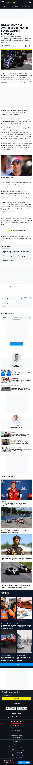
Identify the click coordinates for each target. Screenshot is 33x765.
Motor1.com (16, 727)
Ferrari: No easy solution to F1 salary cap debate (16, 256)
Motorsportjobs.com (16, 730)
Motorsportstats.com (16, 735)
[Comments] (29, 46)
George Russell (5, 75)
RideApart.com (16, 737)
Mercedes (21, 73)
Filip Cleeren (7, 45)
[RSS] (24, 716)
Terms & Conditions (8, 760)
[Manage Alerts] (18, 290)
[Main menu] (3, 2)
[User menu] (29, 2)
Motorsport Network (13, 762)
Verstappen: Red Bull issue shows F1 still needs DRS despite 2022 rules (17, 259)
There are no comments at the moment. (16, 318)
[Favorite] (25, 46)
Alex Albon (4, 82)
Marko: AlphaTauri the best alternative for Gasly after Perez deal (16, 252)
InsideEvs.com (16, 725)
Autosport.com (16, 732)
